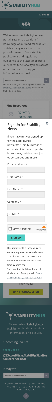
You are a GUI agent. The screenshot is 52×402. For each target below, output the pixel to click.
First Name (15, 177)
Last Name (15, 189)
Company (14, 201)
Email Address (17, 164)
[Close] (47, 123)
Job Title (13, 214)
